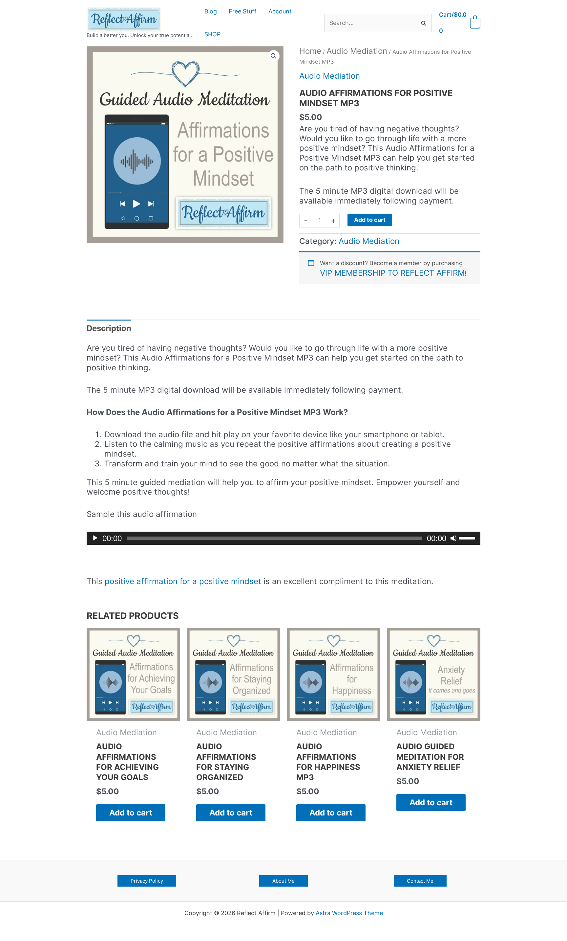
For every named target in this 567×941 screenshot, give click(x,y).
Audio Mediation (356, 51)
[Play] (95, 538)
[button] (274, 56)
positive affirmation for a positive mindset (183, 581)
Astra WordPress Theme (349, 913)
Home (310, 51)
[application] (283, 538)
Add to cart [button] (130, 812)
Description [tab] (109, 328)
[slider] (468, 537)
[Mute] (453, 538)
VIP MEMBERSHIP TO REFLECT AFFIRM (392, 273)
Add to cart (370, 219)
